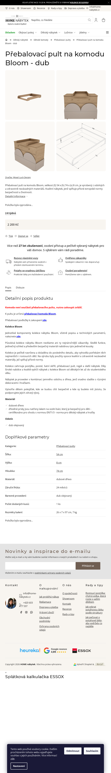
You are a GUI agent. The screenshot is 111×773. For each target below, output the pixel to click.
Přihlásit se (88, 565)
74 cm (59, 471)
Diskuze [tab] (20, 287)
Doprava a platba (76, 8)
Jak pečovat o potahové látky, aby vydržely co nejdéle (94, 622)
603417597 (31, 612)
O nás (12, 8)
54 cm (59, 454)
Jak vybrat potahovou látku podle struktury (94, 609)
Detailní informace (15, 196)
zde (12, 758)
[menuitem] (11, 32)
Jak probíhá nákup (49, 596)
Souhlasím (92, 751)
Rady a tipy (56, 8)
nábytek (21, 612)
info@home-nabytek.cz (27, 595)
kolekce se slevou (79, 2)
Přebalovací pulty (65, 446)
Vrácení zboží (46, 612)
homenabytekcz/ (26, 612)
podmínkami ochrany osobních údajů (53, 572)
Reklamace (45, 602)
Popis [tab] (8, 287)
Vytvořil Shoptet (84, 664)
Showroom (26, 8)
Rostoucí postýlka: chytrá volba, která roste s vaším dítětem (96, 598)
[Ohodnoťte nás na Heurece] (30, 651)
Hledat (89, 20)
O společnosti (69, 593)
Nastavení (19, 766)
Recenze (41, 8)
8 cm (59, 462)
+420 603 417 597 (26, 604)
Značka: (18, 177)
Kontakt (66, 603)
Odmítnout (72, 751)
